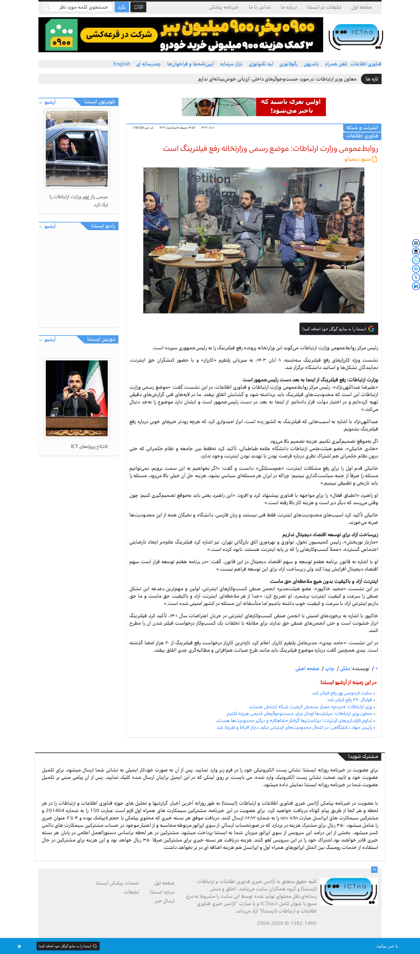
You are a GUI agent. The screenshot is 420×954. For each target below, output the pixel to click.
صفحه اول (361, 7)
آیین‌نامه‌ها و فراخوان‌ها (190, 64)
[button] (210, 946)
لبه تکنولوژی (261, 64)
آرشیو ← (47, 102)
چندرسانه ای (148, 64)
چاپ (329, 669)
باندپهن (311, 64)
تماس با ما (260, 7)
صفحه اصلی (307, 669)
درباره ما (289, 7)
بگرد (122, 7)
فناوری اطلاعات (366, 64)
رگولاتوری (288, 64)
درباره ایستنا (162, 892)
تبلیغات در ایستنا (324, 7)
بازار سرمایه (231, 64)
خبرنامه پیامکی (224, 7)
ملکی (344, 669)
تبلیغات (131, 892)
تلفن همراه (336, 64)
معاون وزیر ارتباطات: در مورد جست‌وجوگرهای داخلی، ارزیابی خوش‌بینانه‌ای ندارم (277, 79)
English (121, 64)
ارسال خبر (165, 901)
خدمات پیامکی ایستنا (117, 883)
